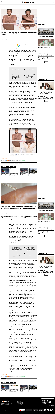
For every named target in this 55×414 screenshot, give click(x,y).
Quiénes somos (19, 401)
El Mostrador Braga (5, 39)
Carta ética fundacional (20, 402)
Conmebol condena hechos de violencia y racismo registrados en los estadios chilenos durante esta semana (24, 174)
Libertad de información (32, 173)
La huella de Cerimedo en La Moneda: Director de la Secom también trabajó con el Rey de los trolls (17, 70)
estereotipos (5, 163)
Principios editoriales (20, 403)
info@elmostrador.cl (7, 404)
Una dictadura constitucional (45, 36)
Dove (1, 163)
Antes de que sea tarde (44, 47)
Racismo (20, 163)
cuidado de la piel (3, 379)
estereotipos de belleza (11, 163)
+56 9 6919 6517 (3, 404)
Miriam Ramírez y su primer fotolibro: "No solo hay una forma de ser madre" (45, 92)
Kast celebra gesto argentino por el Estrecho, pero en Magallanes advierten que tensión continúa (17, 76)
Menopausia (9, 379)
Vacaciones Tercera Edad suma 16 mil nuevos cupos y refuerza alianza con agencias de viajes (30, 76)
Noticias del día (42, 79)
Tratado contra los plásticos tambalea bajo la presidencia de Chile (45, 58)
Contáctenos (30, 403)
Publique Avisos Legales (32, 402)
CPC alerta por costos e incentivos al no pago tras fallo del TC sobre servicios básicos (45, 97)
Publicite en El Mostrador (32, 401)
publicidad (16, 163)
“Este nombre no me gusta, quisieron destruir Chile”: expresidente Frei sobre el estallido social (30, 70)
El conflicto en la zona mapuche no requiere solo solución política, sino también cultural (5, 174)
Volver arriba (2, 410)
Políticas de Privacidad (20, 404)
